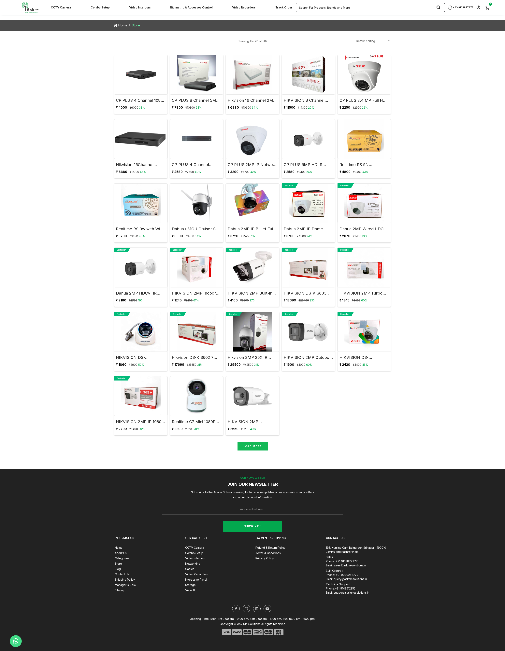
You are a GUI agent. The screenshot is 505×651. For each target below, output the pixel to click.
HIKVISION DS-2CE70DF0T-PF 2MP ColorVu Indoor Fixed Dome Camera (359, 358)
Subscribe (252, 526)
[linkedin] (257, 608)
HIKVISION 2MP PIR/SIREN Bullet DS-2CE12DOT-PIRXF (247, 422)
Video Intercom (140, 7)
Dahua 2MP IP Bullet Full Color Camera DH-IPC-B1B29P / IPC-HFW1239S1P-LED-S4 (251, 229)
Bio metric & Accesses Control (191, 7)
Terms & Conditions (268, 553)
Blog (118, 569)
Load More (252, 446)
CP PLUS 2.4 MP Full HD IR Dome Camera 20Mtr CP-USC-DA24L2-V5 (362, 101)
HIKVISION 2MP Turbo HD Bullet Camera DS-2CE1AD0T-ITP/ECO (360, 294)
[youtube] (267, 608)
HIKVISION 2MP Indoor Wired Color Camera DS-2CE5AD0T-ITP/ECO (195, 294)
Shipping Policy (125, 579)
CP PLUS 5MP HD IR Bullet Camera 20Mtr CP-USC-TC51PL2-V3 (307, 165)
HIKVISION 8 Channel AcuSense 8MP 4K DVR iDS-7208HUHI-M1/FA (306, 101)
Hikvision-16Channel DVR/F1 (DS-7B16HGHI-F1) (140, 165)
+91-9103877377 (462, 7)
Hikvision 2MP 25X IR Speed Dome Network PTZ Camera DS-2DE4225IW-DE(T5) (249, 358)
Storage (190, 585)
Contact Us (122, 574)
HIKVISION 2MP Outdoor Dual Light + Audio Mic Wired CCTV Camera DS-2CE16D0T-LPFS (307, 358)
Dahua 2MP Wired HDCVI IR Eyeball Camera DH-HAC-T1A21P (363, 229)
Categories (122, 558)
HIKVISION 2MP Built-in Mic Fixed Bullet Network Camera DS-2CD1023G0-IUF (251, 294)
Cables (189, 569)
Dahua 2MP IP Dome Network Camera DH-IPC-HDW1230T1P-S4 (308, 229)
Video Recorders (244, 7)
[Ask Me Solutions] (30, 7)
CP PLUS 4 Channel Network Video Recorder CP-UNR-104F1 (195, 165)
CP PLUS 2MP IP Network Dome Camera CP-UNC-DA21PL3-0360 (252, 165)
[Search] (438, 7)
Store (118, 563)
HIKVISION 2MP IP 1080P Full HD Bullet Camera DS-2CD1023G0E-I (141, 422)
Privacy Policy (264, 558)
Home (122, 25)
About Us (121, 553)
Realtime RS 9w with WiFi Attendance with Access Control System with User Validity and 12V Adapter (140, 229)
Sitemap (120, 590)
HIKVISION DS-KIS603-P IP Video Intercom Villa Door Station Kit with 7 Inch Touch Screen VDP (307, 294)
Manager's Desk (125, 585)
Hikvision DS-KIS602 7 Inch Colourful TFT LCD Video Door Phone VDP (194, 358)
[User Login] (478, 8)
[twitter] (236, 608)
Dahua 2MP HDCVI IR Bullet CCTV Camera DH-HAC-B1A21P (139, 294)
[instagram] (246, 608)
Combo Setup (100, 7)
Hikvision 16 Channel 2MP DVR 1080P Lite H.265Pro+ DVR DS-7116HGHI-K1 (252, 101)
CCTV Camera (61, 7)
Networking (192, 563)
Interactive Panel (196, 579)
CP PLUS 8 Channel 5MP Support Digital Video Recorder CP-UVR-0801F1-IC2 (196, 101)
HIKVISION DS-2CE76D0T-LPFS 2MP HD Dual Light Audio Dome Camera (140, 358)
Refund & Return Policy (270, 547)
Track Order (283, 7)
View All (190, 590)
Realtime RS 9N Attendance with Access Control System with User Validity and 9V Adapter (363, 165)
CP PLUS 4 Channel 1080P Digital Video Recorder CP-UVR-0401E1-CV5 (141, 101)
